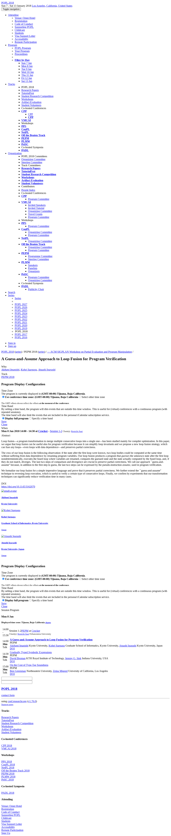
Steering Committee (31, 162)
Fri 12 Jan (26, 78)
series (18, 351)
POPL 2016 (21, 337)
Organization (15, 153)
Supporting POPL (24, 27)
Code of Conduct (24, 24)
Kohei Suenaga (29, 369)
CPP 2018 (6, 745)
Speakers (33, 265)
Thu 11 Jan (27, 75)
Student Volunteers (31, 105)
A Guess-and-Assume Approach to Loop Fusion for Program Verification (51, 639)
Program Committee (38, 199)
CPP (30, 114)
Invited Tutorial (36, 208)
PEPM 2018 (7, 377)
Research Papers (30, 90)
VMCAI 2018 (8, 748)
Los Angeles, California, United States (52, 5)
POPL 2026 (21, 307)
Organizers (34, 271)
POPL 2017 (21, 334)
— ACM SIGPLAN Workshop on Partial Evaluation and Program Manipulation (89, 351)
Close (4, 424)
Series (18, 298)
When (4, 428)
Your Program (22, 51)
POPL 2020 (21, 325)
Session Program (10, 610)
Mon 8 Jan (27, 66)
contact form (8, 695)
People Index (28, 190)
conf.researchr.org (17, 701)
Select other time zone (93, 397)
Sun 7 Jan (26, 63)
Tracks (11, 84)
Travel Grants (35, 214)
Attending (13, 15)
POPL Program (23, 48)
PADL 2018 (7, 792)
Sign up (12, 346)
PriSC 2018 (7, 779)
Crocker (43, 431)
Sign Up (5, 833)
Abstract (5, 435)
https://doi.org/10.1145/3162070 (18, 486)
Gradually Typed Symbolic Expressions (31, 652)
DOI (3, 483)
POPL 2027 (21, 304)
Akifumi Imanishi (10, 369)
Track (4, 374)
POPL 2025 (21, 310)
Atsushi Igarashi (46, 369)
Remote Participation (26, 42)
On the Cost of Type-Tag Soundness (29, 665)
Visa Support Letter (25, 36)
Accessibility (21, 39)
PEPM (24, 630)
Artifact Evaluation (31, 102)
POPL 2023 (21, 316)
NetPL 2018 (7, 767)
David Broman (18, 658)
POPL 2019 (21, 328)
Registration (21, 21)
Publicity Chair (36, 289)
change (48, 622)
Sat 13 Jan (26, 81)
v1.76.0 (32, 701)
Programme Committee (40, 256)
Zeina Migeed (60, 671)
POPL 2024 (21, 313)
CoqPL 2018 (8, 764)
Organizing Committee (33, 159)
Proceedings (21, 54)
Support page (7, 704)
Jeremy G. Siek (73, 658)
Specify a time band (42, 418)
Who (4, 366)
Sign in (12, 343)
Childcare (20, 30)
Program (12, 45)
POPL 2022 (21, 319)
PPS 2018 (6, 761)
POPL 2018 (7, 351)
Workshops (27, 99)
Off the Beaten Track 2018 (15, 770)
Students (19, 33)
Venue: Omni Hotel (25, 18)
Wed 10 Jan (27, 72)
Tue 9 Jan (26, 69)
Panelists (32, 268)
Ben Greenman (18, 671)
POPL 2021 (21, 322)
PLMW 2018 (8, 776)
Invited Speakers (37, 205)
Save (4, 421)
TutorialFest (27, 93)
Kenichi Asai (77, 431)
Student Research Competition (37, 96)
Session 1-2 (56, 431)
